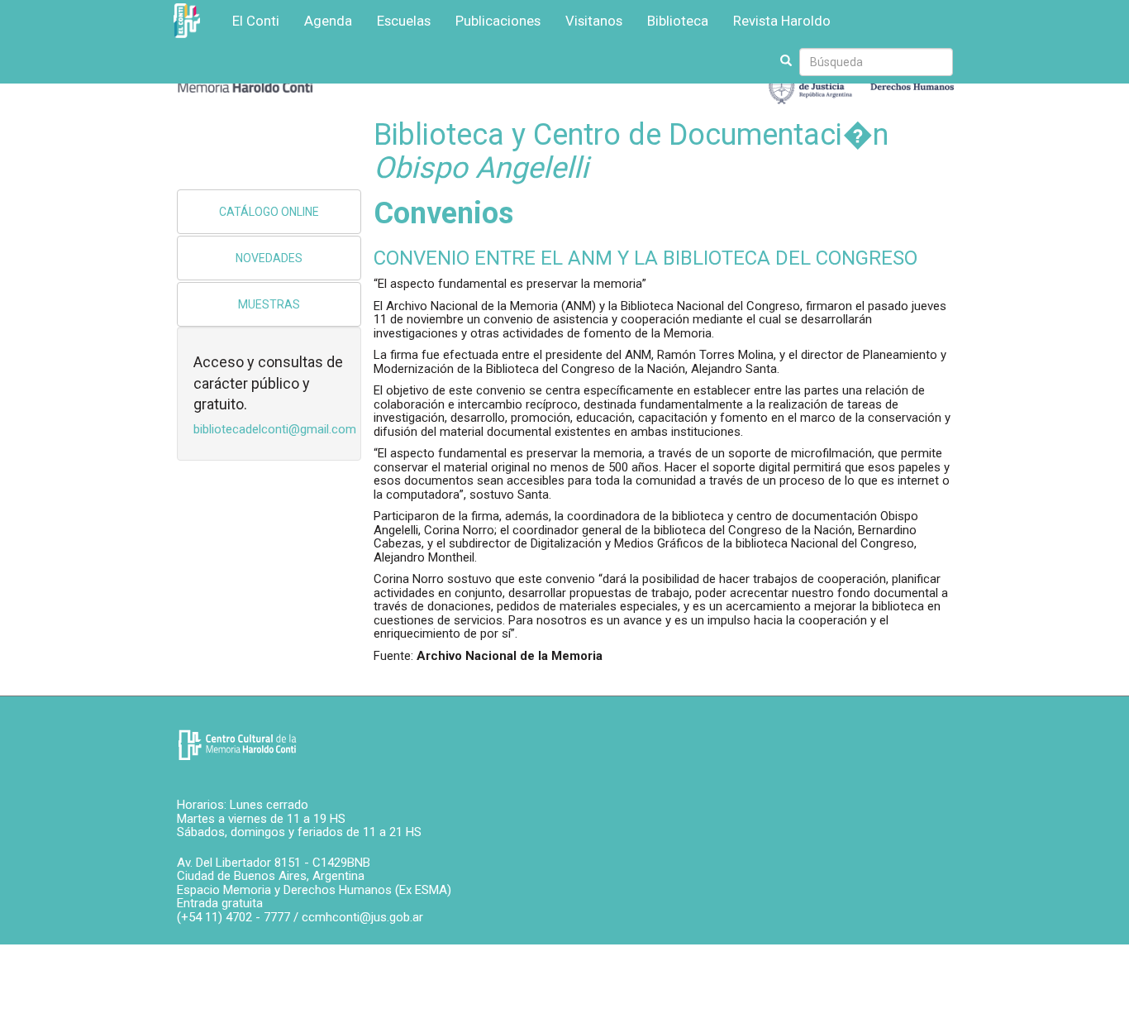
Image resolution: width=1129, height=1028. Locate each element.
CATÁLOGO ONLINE (269, 211)
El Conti (255, 20)
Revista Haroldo (782, 20)
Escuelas (404, 20)
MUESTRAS (269, 304)
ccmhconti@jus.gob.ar (362, 917)
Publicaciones (498, 20)
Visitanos (593, 20)
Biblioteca (677, 20)
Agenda (328, 20)
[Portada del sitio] (237, 745)
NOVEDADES (269, 258)
